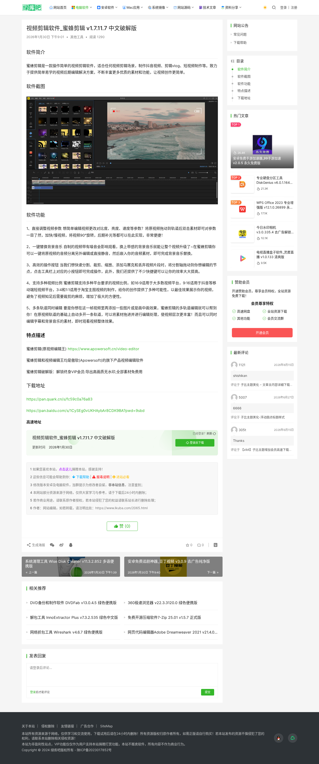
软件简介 (244, 69)
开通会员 (262, 333)
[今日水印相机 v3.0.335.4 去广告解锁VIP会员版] (242, 234)
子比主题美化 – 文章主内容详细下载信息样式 (271, 384)
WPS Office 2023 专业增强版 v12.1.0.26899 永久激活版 (275, 207)
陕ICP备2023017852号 (94, 750)
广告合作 (87, 726)
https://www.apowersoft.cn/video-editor (103, 348)
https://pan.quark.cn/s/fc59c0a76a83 (59, 399)
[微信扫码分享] (52, 545)
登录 (283, 7)
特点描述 (244, 91)
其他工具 (76, 37)
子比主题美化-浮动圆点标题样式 (263, 417)
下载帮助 (82, 477)
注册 (294, 7)
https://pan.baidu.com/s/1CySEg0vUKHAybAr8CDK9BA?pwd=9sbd (85, 410)
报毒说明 (103, 477)
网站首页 (60, 7)
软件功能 (244, 84)
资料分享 (231, 7)
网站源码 (184, 7)
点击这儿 (65, 469)
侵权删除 (47, 726)
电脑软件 (82, 7)
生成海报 (38, 545)
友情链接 (67, 726)
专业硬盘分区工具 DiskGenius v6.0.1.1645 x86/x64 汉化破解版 (274, 182)
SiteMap (106, 726)
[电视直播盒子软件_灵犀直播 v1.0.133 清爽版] (242, 258)
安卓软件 (107, 7)
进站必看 (122, 477)
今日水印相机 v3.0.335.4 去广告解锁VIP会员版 (273, 231)
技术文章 (209, 7)
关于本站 (28, 726)
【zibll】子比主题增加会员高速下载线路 (268, 449)
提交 (207, 692)
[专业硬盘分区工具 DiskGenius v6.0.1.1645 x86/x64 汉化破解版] (242, 184)
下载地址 (244, 98)
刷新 (209, 433)
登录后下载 (197, 442)
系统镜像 (158, 7)
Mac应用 (133, 7)
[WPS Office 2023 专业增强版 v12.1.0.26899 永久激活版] (242, 209)
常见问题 (240, 34)
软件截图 (244, 76)
